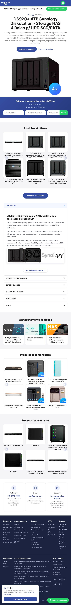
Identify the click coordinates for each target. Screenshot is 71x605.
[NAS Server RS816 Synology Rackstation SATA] (58, 460)
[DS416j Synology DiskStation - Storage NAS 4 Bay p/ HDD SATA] (13, 168)
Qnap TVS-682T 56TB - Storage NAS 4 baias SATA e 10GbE (35, 407)
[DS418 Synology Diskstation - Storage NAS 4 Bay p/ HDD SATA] (35, 168)
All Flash (17, 541)
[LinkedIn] (55, 579)
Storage (17, 524)
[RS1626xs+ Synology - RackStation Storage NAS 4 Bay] (13, 142)
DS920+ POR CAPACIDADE (16, 278)
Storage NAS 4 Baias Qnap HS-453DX (14, 406)
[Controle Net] (5, 3)
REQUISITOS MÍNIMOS (14, 292)
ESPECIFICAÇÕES (13, 285)
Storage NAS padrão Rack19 (13, 445)
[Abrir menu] (68, 3)
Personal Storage (20, 530)
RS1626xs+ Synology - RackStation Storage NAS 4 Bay (13, 155)
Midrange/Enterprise (10, 542)
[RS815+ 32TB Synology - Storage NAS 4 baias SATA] (35, 460)
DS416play (35, 445)
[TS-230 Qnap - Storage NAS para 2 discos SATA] (57, 368)
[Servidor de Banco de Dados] (35, 329)
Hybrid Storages (19, 538)
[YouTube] (64, 579)
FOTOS (8, 305)
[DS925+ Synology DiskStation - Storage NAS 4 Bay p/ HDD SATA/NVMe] (35, 142)
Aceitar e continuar (20, 599)
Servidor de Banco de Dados (35, 339)
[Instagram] (60, 579)
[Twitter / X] (60, 584)
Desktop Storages (20, 535)
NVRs (49, 532)
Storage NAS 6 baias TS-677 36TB (57, 406)
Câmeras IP (51, 535)
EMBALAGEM (11, 298)
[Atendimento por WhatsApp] (63, 3)
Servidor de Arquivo (37, 524)
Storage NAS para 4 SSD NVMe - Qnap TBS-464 (13, 380)
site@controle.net (35, 496)
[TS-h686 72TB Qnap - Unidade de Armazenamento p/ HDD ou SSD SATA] (35, 368)
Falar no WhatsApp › (46, 49)
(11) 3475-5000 (14, 496)
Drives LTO (34, 535)
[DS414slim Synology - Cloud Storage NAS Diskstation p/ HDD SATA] (58, 434)
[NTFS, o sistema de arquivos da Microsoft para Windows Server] (13, 329)
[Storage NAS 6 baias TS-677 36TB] (57, 394)
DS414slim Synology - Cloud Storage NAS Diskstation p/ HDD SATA (57, 447)
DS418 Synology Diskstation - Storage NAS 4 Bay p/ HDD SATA (35, 181)
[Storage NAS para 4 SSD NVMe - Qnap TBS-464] (13, 368)
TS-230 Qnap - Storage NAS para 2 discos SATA (57, 380)
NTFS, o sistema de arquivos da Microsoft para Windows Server (13, 340)
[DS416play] (35, 434)
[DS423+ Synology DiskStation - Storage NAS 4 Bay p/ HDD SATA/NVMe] (58, 168)
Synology (31, 15)
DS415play (13, 471)
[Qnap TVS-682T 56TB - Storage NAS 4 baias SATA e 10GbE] (35, 394)
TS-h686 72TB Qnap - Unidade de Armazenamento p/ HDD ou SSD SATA (35, 381)
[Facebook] (55, 584)
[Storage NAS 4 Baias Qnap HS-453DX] (13, 394)
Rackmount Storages (21, 533)
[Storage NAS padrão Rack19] (13, 434)
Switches (6, 530)
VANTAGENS (11, 206)
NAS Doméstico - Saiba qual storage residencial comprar (56, 340)
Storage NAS (63, 529)
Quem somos (57, 564)
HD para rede (18, 527)
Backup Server (36, 527)
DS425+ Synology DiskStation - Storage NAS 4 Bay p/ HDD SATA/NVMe (57, 155)
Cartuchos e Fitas (37, 547)
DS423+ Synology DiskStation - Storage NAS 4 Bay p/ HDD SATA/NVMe (57, 181)
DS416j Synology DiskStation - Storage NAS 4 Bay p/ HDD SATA (13, 181)
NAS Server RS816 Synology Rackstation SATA (57, 472)
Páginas (6, 566)
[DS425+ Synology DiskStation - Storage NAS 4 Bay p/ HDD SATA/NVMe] (58, 142)
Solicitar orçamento (26, 49)
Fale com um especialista (56, 9)
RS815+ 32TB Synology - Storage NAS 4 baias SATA (36, 472)
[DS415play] (13, 460)
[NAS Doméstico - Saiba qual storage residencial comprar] (57, 329)
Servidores (7, 524)
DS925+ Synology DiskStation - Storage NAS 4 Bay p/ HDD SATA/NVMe (35, 155)
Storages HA (7, 527)
